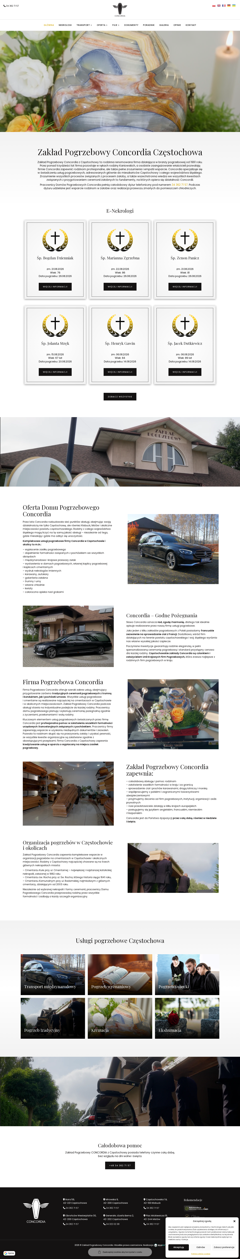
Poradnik (149, 25)
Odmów (200, 1247)
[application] (120, 98)
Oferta (101, 25)
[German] (229, 5)
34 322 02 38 (112, 1224)
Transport (83, 25)
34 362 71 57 (12, 5)
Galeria (164, 25)
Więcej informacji (55, 286)
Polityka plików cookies (200, 1254)
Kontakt (191, 25)
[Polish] (214, 5)
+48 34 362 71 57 (120, 1165)
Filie (114, 25)
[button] (234, 1221)
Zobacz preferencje (224, 1247)
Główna (49, 25)
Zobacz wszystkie (120, 396)
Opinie (177, 25)
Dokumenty (131, 25)
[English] (219, 5)
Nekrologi (65, 25)
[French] (224, 5)
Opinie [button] (11, 1253)
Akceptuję (178, 1247)
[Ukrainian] (234, 5)
